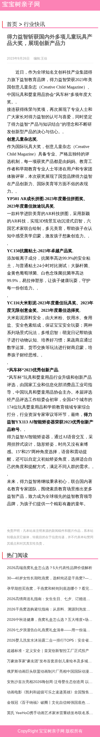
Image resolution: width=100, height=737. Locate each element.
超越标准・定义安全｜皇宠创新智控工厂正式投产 (48, 650)
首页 (12, 24)
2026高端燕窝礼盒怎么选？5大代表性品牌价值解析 (49, 568)
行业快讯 (34, 24)
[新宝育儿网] (20, 5)
